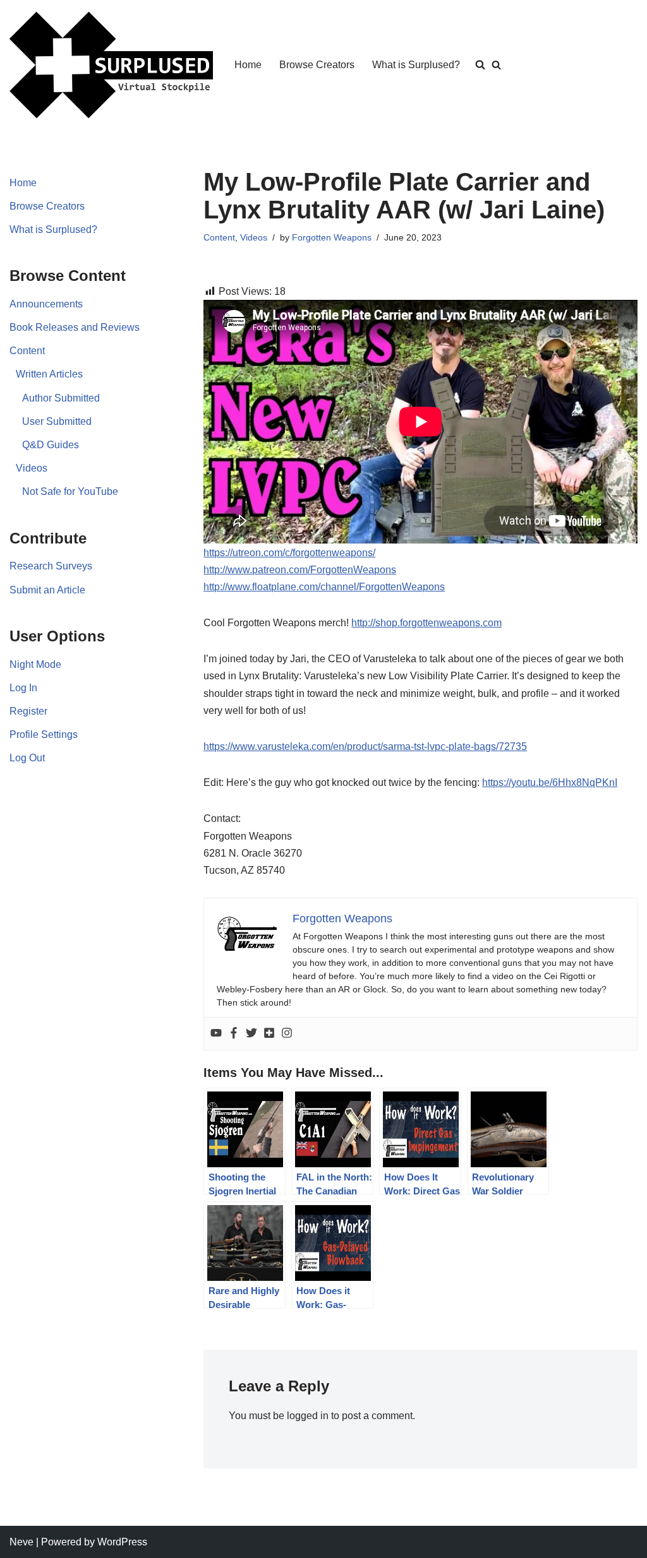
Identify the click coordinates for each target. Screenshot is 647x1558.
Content (27, 350)
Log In (23, 687)
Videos (31, 468)
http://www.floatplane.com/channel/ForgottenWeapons (324, 586)
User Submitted (57, 421)
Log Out (27, 757)
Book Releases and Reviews (74, 327)
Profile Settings (43, 734)
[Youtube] (216, 1033)
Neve (21, 1542)
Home (248, 64)
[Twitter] (251, 1033)
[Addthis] (269, 1033)
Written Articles (49, 374)
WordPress (122, 1542)
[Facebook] (233, 1033)
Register (28, 711)
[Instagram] (287, 1033)
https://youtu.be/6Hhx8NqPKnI (549, 782)
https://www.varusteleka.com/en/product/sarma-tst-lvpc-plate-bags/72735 (365, 746)
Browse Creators (316, 64)
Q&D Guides (50, 444)
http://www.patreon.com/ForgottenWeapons (299, 569)
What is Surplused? (416, 64)
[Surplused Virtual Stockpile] (111, 65)
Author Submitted (61, 398)
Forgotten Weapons (332, 237)
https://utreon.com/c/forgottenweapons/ (289, 552)
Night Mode (35, 664)
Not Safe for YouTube (70, 491)
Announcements (46, 304)
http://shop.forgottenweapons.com (426, 622)
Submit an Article (47, 590)
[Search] (496, 64)
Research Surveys (50, 566)
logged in (308, 1415)
